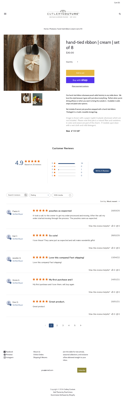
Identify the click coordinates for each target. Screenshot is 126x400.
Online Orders (38, 354)
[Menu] (5, 14)
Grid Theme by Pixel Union (62, 392)
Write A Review (102, 171)
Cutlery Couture (69, 389)
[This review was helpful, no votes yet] (112, 226)
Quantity (69, 62)
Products (53, 29)
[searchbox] (14, 195)
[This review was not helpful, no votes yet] (117, 226)
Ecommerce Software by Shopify (63, 395)
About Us (36, 352)
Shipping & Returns (40, 357)
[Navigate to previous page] (45, 325)
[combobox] (39, 195)
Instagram (9, 357)
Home (46, 29)
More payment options (80, 86)
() (117, 2)
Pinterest (9, 354)
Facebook (9, 352)
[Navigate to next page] (80, 325)
